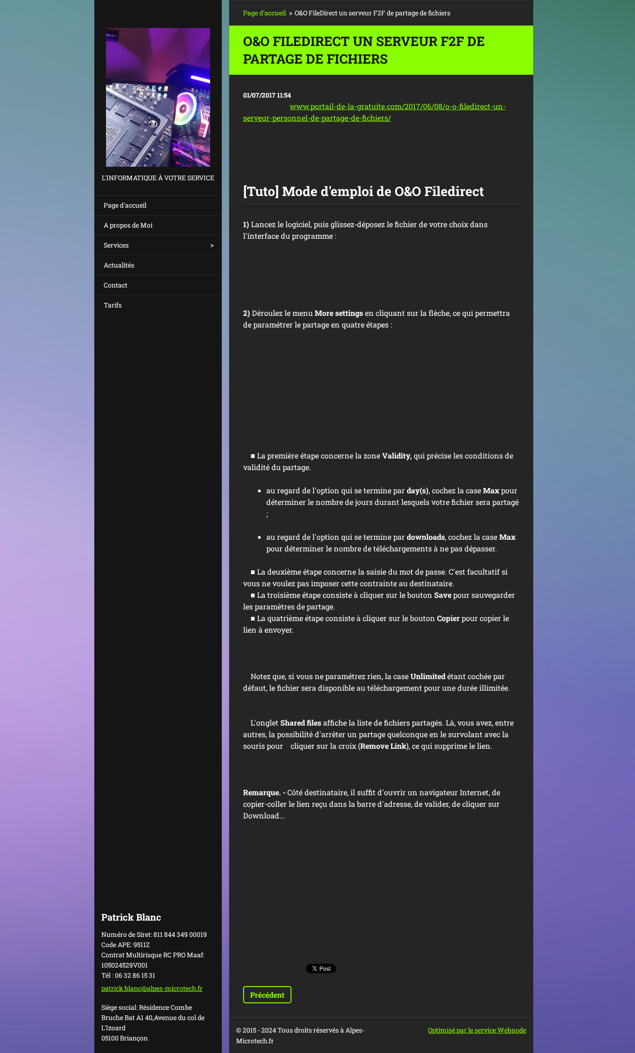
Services (116, 245)
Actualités (119, 265)
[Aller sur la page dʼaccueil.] (158, 86)
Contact (115, 285)
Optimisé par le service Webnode (477, 1030)
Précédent (267, 995)
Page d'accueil (125, 205)
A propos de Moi (128, 225)
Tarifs (113, 305)
